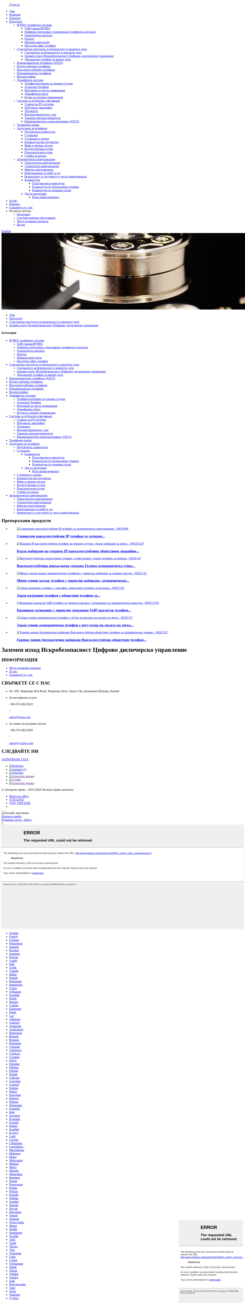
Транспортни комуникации (42, 162)
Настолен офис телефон (40, 45)
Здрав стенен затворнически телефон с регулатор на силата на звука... (75, 625)
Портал (29, 38)
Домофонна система (30, 80)
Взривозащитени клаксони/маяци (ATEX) (51, 121)
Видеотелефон (26, 76)
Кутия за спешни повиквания (43, 97)
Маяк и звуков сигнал (38, 145)
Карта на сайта (19, 796)
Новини (14, 204)
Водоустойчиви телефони (34, 66)
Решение (15, 14)
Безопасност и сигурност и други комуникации (55, 176)
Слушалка (31, 135)
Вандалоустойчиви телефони (36, 69)
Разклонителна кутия (38, 152)
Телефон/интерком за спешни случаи (48, 83)
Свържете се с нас (21, 207)
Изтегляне (23, 214)
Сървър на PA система (39, 104)
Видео (21, 224)
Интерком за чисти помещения (44, 90)
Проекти (14, 18)
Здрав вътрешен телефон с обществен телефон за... (58, 595)
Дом (12, 11)
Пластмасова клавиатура (48, 183)
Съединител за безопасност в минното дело (53, 52)
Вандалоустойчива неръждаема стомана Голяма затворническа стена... (76, 566)
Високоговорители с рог (40, 114)
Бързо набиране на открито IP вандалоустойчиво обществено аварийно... (78, 551)
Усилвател (31, 111)
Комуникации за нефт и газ (42, 173)
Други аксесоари (35, 193)
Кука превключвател (45, 197)
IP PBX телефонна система (34, 25)
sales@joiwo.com (20, 717)
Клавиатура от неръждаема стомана (55, 186)
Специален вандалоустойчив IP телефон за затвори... (61, 536)
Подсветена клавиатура (39, 131)
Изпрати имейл (12, 816)
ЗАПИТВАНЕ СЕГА (15, 759)
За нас (13, 200)
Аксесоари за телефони (32, 128)
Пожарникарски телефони (34, 73)
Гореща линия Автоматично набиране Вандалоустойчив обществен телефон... (81, 640)
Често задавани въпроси (32, 221)
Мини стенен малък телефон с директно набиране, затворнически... (73, 581)
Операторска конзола (38, 35)
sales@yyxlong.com (21, 743)
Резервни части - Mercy (17, 819)
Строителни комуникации (41, 166)
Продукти (15, 21)
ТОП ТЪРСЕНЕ (19, 803)
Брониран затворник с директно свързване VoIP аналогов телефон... (74, 610)
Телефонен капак (28, 124)
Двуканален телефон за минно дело (47, 59)
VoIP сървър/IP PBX (37, 28)
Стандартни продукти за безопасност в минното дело (52, 49)
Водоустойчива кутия (38, 149)
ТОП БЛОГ (16, 799)
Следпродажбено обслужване (36, 217)
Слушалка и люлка (36, 138)
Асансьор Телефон (36, 87)
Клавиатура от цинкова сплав (51, 190)
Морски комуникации (38, 169)
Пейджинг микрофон (38, 107)
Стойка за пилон (35, 155)
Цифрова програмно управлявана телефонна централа (60, 31)
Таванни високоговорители (42, 118)
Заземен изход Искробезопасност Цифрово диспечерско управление (69, 56)
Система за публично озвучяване (38, 100)
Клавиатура (32, 180)
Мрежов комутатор (36, 42)
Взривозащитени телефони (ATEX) (40, 62)
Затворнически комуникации (36, 159)
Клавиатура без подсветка (41, 142)
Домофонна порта (36, 93)
